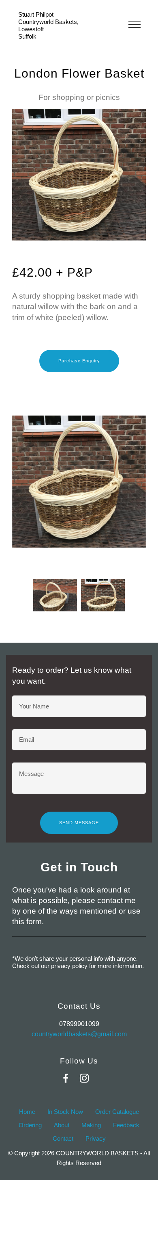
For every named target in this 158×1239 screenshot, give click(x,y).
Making (91, 1125)
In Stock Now (65, 1111)
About (61, 1125)
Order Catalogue (117, 1111)
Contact (63, 1138)
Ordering (30, 1125)
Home (27, 1111)
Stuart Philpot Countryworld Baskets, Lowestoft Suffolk (48, 25)
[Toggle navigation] (134, 24)
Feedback (126, 1125)
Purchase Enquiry (79, 360)
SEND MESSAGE (79, 822)
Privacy (95, 1138)
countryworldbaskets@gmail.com (79, 1034)
